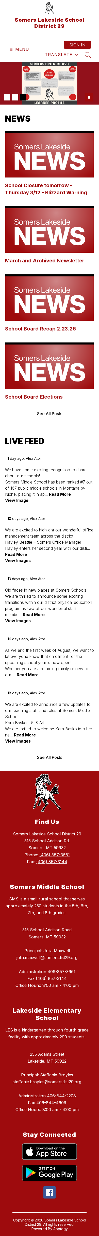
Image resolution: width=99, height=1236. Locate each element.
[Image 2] (15, 97)
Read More (60, 494)
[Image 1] (7, 97)
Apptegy (60, 1229)
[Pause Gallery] (89, 97)
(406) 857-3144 (51, 861)
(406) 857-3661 (54, 854)
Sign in (77, 44)
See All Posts (49, 413)
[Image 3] (23, 97)
